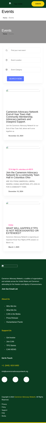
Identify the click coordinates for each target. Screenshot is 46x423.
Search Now (15, 79)
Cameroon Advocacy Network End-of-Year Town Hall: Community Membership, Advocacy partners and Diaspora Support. (22, 116)
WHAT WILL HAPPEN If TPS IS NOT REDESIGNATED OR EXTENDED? (22, 230)
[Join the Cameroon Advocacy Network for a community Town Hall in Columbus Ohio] (23, 155)
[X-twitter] (15, 379)
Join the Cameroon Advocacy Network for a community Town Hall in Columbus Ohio (22, 175)
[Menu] (2, 4)
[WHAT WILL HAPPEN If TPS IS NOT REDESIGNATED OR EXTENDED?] (23, 211)
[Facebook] (4, 379)
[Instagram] (26, 379)
